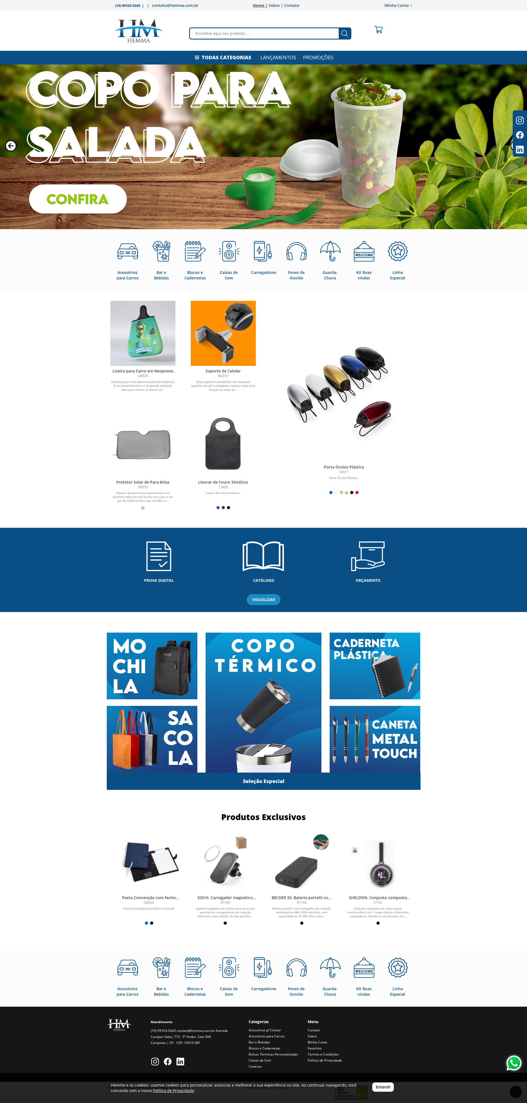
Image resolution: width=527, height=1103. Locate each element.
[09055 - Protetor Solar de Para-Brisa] (142, 444)
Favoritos (315, 1048)
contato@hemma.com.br (175, 5)
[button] (10, 145)
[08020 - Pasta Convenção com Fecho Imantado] (149, 861)
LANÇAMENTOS (278, 57)
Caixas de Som (260, 1060)
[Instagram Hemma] (155, 1062)
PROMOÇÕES (318, 57)
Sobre (312, 1036)
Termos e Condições (323, 1054)
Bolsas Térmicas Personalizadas (273, 1054)
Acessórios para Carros (267, 1036)
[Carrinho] (378, 30)
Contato (291, 5)
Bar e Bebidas (259, 1042)
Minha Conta (317, 1042)
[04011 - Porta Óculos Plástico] (344, 393)
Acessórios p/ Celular (265, 1030)
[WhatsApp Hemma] (514, 1063)
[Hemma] (139, 31)
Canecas (255, 1066)
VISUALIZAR (263, 599)
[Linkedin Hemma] (180, 1062)
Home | (260, 5)
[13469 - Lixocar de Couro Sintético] (223, 444)
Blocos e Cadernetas (264, 1048)
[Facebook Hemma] (167, 1062)
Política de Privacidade (325, 1060)
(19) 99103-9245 (163, 1030)
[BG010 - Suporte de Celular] (223, 333)
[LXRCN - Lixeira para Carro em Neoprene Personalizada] (142, 333)
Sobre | (276, 5)
